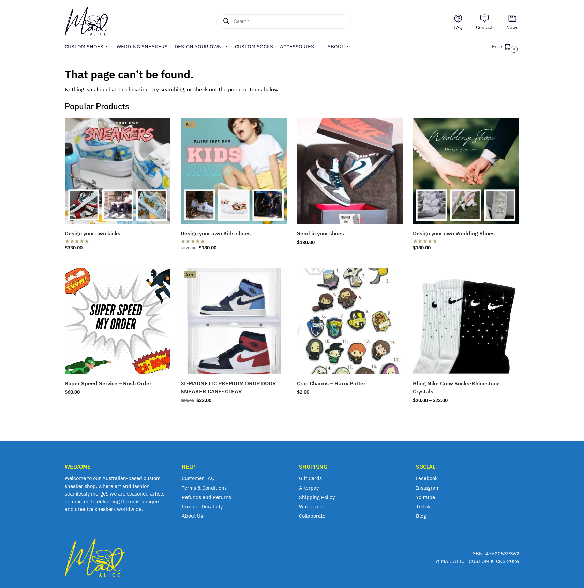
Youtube (425, 497)
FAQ (458, 27)
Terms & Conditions (204, 488)
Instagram (428, 488)
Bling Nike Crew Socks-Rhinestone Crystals (456, 387)
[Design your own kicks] (117, 171)
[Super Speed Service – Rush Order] (117, 320)
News (512, 27)
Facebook (427, 478)
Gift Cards (310, 478)
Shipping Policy (317, 497)
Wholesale (311, 506)
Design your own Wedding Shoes (454, 233)
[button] (505, 46)
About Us (192, 516)
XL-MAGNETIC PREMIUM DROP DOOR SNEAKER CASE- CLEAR (228, 387)
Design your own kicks (92, 233)
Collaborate (312, 516)
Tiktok (423, 506)
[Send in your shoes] (350, 171)
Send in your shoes (320, 233)
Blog (421, 516)
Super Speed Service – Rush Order (108, 383)
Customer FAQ (198, 478)
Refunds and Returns (206, 497)
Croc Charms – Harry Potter (331, 383)
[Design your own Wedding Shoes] (466, 171)
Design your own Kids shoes (216, 233)
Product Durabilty (202, 506)
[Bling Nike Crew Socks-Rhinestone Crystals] (466, 320)
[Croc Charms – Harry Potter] (350, 320)
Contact (484, 27)
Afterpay (309, 488)
